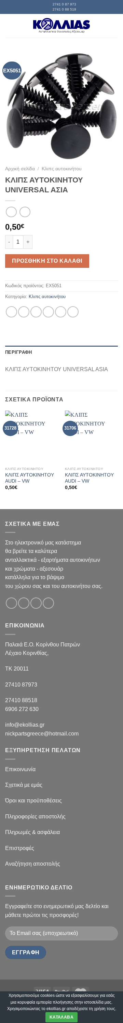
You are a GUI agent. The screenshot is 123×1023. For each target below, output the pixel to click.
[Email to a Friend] (48, 311)
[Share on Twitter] (36, 311)
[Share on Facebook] (23, 311)
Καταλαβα (61, 1017)
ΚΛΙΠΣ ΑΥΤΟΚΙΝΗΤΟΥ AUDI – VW (29, 478)
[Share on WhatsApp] (11, 311)
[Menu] (9, 25)
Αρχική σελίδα (20, 168)
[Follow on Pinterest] (48, 603)
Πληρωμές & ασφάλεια (32, 832)
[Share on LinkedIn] (73, 311)
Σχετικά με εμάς (23, 785)
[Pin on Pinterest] (60, 311)
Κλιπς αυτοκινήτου (62, 168)
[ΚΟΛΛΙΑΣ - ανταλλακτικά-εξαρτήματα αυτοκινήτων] (61, 25)
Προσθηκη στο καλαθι (47, 261)
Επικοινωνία (20, 769)
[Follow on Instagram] (23, 603)
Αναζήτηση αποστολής (32, 864)
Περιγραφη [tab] (18, 352)
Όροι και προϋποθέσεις (33, 800)
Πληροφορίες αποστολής (35, 816)
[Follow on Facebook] (11, 603)
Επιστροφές (19, 848)
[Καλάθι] (114, 25)
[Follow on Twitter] (36, 603)
